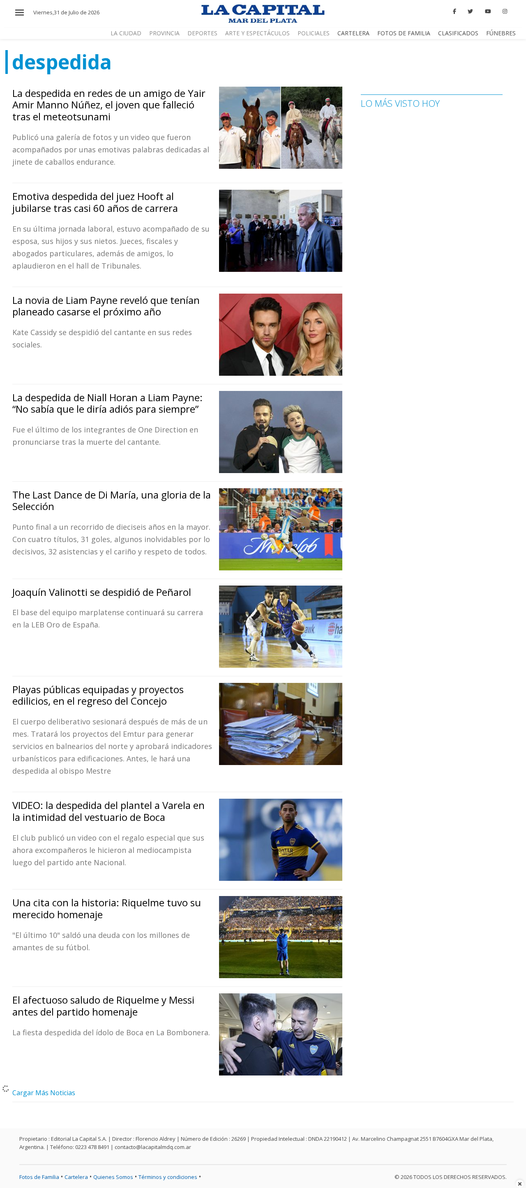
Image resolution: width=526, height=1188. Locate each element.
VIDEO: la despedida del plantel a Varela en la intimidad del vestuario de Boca (108, 811)
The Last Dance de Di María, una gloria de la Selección (111, 500)
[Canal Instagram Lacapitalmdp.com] (505, 11)
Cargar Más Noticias (43, 1092)
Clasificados (458, 33)
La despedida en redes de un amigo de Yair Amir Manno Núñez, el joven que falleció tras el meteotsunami (108, 105)
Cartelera (353, 33)
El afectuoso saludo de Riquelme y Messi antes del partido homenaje (103, 1005)
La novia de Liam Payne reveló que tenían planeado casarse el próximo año (106, 306)
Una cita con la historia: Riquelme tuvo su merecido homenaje (106, 908)
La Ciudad (126, 33)
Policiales (314, 33)
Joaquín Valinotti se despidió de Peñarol (101, 592)
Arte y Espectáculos (257, 33)
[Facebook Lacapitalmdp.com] (454, 11)
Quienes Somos (113, 1177)
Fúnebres (501, 33)
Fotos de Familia (403, 33)
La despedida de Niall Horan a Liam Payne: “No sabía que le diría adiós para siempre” (107, 403)
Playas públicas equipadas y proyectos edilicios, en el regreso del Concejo (98, 695)
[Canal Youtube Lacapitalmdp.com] (488, 11)
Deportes (202, 33)
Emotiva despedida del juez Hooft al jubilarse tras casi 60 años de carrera (95, 202)
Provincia (164, 33)
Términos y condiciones (167, 1177)
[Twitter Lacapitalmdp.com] (470, 11)
